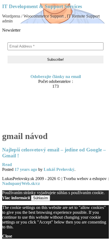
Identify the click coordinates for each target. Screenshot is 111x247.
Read (7, 164)
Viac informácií (16, 197)
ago (26, 169)
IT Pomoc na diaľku (31, 107)
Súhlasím (40, 198)
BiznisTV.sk (24, 122)
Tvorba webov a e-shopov (36, 112)
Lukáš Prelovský (59, 169)
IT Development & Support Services (42, 6)
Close (7, 236)
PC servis (21, 117)
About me (22, 96)
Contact (20, 102)
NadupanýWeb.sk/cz (21, 183)
